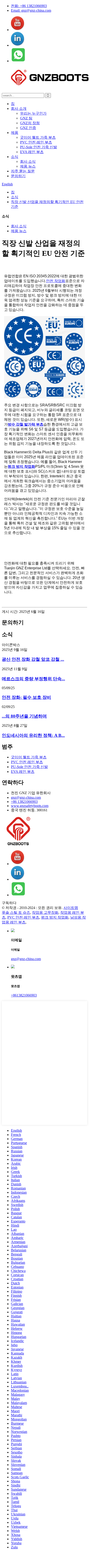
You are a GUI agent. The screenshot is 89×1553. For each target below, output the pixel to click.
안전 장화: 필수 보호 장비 (26, 697)
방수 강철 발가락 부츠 (25, 424)
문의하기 (18, 176)
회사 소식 (28, 161)
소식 (14, 157)
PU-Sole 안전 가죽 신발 (38, 147)
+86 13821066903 (24, 802)
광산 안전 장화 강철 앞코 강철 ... (33, 659)
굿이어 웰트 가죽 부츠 (38, 137)
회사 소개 (18, 108)
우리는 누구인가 (33, 113)
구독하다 (9, 903)
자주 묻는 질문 (23, 171)
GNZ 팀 (26, 118)
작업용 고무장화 (45, 912)
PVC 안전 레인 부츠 (36, 142)
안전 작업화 (55, 281)
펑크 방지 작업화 (21, 466)
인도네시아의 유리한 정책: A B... (33, 735)
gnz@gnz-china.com (26, 797)
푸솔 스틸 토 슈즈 (16, 912)
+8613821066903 (24, 995)
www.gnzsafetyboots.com (29, 806)
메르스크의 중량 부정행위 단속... (33, 678)
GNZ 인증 (28, 128)
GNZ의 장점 (30, 123)
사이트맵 (70, 908)
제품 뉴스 (28, 166)
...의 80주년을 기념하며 (24, 716)
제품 (14, 133)
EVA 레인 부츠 (32, 152)
